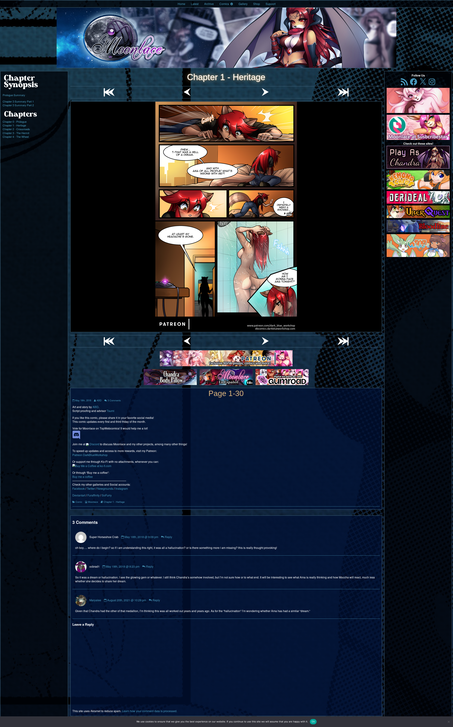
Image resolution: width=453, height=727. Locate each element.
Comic (79, 501)
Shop (256, 4)
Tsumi (110, 411)
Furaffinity (93, 495)
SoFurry (107, 495)
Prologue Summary (14, 95)
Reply (168, 537)
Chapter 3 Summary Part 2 (18, 105)
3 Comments (114, 400)
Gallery (243, 4)
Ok (313, 721)
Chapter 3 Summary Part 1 (18, 101)
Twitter (91, 488)
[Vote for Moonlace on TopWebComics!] (76, 434)
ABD (99, 400)
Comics (224, 4)
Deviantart (78, 495)
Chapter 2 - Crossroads (16, 129)
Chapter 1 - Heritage (226, 77)
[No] (448, 721)
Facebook (78, 488)
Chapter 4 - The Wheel (16, 136)
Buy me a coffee (82, 477)
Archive (209, 4)
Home (181, 4)
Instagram (121, 488)
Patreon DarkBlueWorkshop (90, 455)
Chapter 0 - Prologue (15, 121)
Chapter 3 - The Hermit (16, 133)
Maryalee (95, 600)
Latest (195, 4)
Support (271, 4)
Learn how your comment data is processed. (149, 711)
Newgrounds (105, 488)
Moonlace (93, 501)
